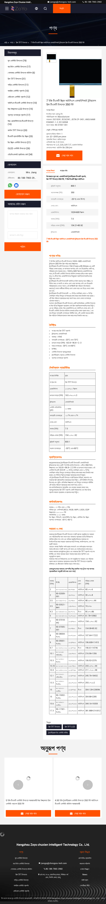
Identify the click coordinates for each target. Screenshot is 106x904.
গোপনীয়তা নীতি (85, 885)
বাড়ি (5, 42)
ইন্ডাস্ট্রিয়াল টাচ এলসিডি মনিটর (58, 733)
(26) (19, 148)
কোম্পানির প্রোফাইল (84, 858)
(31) (17, 78)
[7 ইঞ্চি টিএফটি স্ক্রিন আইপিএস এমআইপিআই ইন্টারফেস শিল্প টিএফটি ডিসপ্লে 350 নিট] (80, 76)
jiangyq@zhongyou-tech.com (63, 2)
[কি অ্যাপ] (10, 185)
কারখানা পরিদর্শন (85, 863)
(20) (17, 130)
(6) (21, 72)
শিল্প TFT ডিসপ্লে (21, 42)
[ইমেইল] (16, 185)
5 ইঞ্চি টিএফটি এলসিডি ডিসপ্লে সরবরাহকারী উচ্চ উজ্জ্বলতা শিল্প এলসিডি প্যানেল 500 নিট (28, 802)
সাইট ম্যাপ (84, 880)
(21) (19, 142)
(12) (19, 97)
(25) (20, 136)
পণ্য (11, 42)
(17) (19, 66)
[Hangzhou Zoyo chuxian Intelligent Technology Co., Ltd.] (19, 8)
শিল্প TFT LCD (70, 727)
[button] (18, 785)
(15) (20, 109)
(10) (18, 91)
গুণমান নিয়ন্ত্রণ (84, 869)
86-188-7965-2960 (93, 2)
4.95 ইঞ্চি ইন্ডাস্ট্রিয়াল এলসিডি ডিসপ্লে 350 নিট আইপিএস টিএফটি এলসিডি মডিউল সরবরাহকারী (76, 802)
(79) (17, 60)
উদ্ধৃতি (62, 8)
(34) (20, 154)
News (84, 874)
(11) (18, 85)
